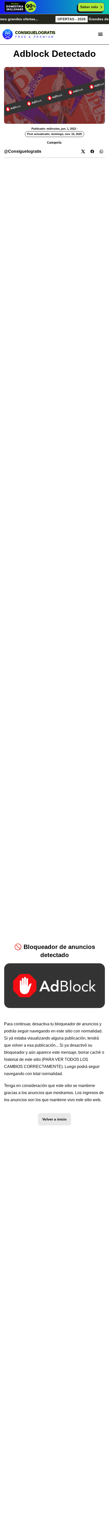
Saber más (89, 7)
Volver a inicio (54, 1119)
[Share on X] (83, 151)
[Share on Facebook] (92, 151)
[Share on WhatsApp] (101, 151)
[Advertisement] (54, 212)
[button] (100, 34)
